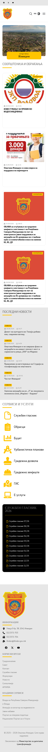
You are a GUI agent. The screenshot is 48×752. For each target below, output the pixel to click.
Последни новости (17, 312)
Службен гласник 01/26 (19, 551)
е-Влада (6, 704)
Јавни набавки (8, 711)
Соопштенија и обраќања (22, 64)
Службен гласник (9, 672)
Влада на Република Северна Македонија (20, 700)
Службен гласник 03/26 (19, 541)
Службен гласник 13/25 (19, 556)
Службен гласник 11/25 (19, 566)
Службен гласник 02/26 (19, 546)
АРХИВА (6, 687)
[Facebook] (3, 2)
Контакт (5, 669)
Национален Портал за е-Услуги (16, 719)
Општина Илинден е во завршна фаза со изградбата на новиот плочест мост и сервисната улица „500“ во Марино (23, 349)
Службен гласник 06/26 (19, 526)
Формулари (7, 676)
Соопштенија (7, 684)
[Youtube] (13, 2)
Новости (6, 680)
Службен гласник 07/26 (19, 521)
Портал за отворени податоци (15, 715)
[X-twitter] (8, 2)
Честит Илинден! (12, 379)
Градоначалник (9, 661)
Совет (4, 665)
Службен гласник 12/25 (19, 561)
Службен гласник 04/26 (19, 536)
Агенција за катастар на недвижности (18, 708)
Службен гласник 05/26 (19, 531)
